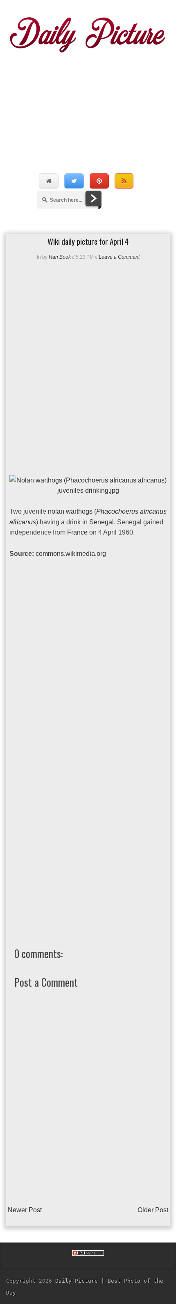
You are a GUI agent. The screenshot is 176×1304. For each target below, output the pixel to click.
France (77, 532)
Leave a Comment (119, 257)
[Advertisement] (88, 104)
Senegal (101, 522)
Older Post (153, 1209)
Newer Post (25, 1209)
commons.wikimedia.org (71, 553)
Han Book (60, 257)
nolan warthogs (70, 511)
